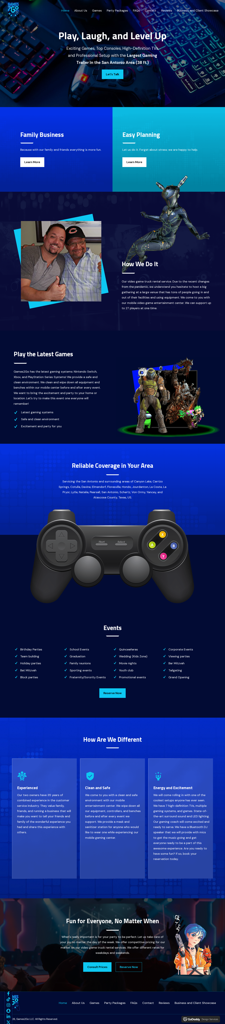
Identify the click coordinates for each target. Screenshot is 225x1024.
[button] (8, 993)
